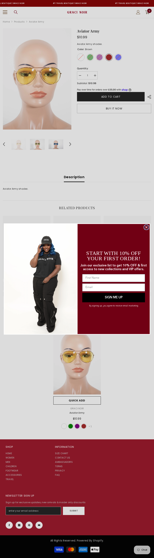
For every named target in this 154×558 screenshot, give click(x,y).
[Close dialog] (146, 227)
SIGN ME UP (114, 297)
